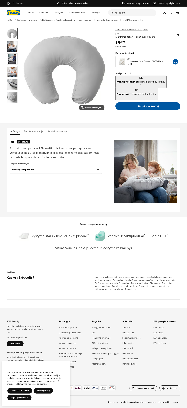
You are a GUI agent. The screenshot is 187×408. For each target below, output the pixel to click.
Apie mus (126, 327)
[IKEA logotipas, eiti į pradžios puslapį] (13, 12)
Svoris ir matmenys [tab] (57, 131)
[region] (64, 70)
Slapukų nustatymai (19, 397)
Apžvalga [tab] (15, 131)
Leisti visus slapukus (20, 391)
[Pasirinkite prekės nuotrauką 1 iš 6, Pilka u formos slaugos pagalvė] (12, 33)
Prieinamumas (112, 402)
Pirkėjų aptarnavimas (101, 327)
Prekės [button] (31, 12)
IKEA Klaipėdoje (160, 338)
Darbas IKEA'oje (129, 363)
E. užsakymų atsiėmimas (70, 332)
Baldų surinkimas (66, 367)
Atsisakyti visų (43, 391)
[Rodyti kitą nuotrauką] (101, 70)
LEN (128, 59)
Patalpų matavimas (67, 361)
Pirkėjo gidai (97, 358)
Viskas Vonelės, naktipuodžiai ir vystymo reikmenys (93, 248)
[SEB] (86, 387)
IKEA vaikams (128, 332)
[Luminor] (78, 387)
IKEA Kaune (158, 332)
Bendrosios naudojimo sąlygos (105, 353)
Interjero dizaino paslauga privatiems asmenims (70, 355)
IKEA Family (127, 353)
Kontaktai (176, 402)
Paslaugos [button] (95, 12)
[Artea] (95, 387)
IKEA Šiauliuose (159, 343)
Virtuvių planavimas (67, 343)
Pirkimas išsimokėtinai (68, 338)
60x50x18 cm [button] (148, 36)
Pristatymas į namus (68, 327)
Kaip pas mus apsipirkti (102, 348)
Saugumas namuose (131, 338)
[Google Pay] (112, 387)
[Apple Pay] (103, 387)
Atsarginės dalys (99, 363)
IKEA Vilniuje (158, 327)
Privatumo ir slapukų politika (159, 402)
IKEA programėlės (130, 358)
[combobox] (131, 12)
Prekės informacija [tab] (33, 131)
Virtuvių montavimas (68, 348)
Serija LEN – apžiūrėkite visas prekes (131, 29)
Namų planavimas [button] (77, 12)
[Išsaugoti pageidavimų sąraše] (177, 35)
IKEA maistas (128, 343)
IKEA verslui (127, 348)
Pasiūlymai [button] (58, 12)
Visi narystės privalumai (17, 337)
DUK (94, 332)
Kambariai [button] (43, 12)
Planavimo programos (102, 338)
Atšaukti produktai (100, 343)
